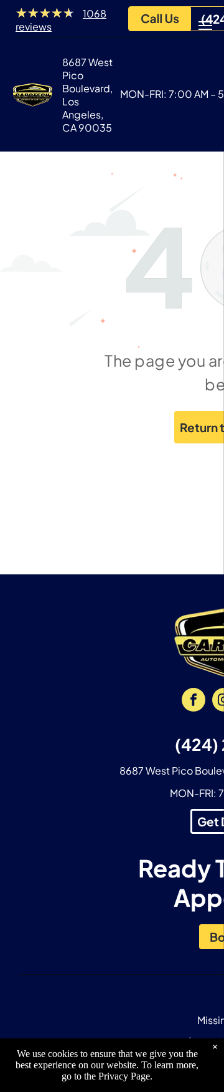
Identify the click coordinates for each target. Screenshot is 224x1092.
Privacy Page (124, 1076)
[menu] (205, 25)
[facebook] (193, 701)
